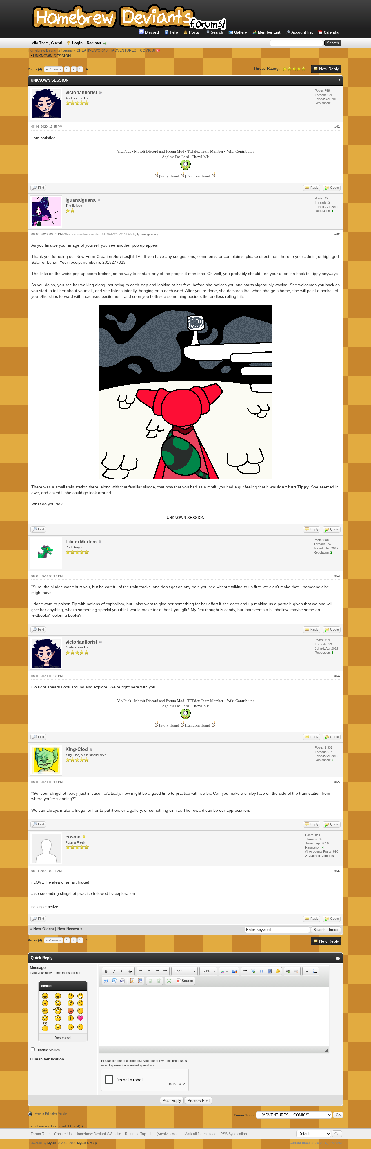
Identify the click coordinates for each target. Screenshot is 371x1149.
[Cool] (71, 996)
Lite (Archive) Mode (165, 1134)
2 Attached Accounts (319, 855)
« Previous (53, 69)
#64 (337, 676)
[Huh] (45, 1026)
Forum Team (40, 1134)
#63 (337, 576)
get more (63, 1037)
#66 (337, 871)
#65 (337, 782)
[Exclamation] (71, 1018)
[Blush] (80, 1011)
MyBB (51, 1143)
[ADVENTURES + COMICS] (133, 50)
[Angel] (58, 1010)
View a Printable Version (51, 1113)
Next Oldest (43, 929)
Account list (302, 32)
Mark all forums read (200, 1134)
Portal (194, 32)
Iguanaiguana (81, 200)
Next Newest (68, 929)
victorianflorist (81, 92)
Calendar (332, 32)
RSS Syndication (233, 1134)
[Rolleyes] (58, 1003)
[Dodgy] (58, 1018)
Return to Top (135, 1134)
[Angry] (71, 1011)
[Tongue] (45, 1003)
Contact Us (63, 1134)
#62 (337, 234)
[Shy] (71, 1003)
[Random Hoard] (198, 176)
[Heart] (80, 1018)
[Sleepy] (71, 1027)
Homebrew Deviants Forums (50, 50)
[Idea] (58, 1027)
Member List (269, 32)
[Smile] (45, 996)
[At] (45, 1011)
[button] (106, 971)
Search (217, 32)
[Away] (84, 837)
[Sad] (80, 1003)
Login (77, 43)
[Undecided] (80, 1027)
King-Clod (77, 749)
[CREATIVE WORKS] (92, 50)
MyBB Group (87, 1143)
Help (174, 32)
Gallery (240, 32)
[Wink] (58, 996)
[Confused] (45, 1018)
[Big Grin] (80, 996)
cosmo (73, 836)
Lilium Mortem (81, 541)
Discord (151, 32)
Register (94, 43)
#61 (337, 126)
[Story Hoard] (169, 176)
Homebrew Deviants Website (98, 1134)
